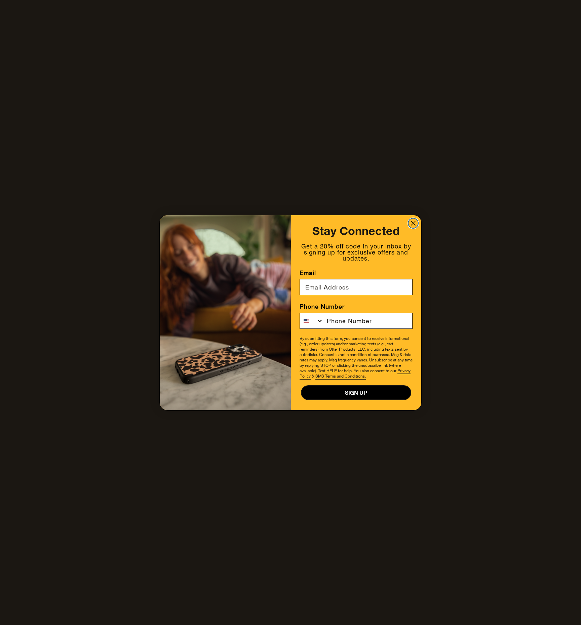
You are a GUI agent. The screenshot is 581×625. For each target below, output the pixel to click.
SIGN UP (356, 392)
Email (308, 272)
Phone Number (322, 306)
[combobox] (311, 320)
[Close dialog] (413, 223)
